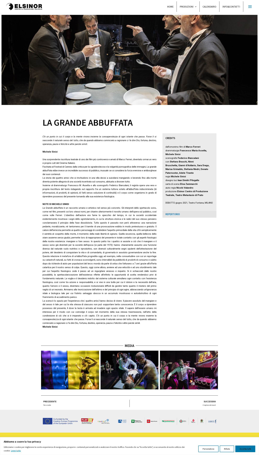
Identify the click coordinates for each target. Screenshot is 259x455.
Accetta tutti (245, 448)
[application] (195, 6)
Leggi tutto (16, 450)
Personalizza (208, 448)
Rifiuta (227, 448)
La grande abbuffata (88, 122)
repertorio (172, 214)
